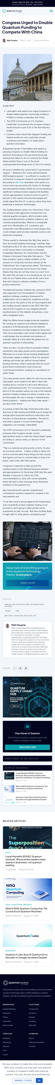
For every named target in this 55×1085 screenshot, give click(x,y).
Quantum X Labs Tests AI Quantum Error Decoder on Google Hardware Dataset (31, 798)
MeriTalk (19, 182)
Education (17, 905)
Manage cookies (23, 1080)
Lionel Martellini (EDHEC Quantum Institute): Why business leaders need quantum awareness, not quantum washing (33, 775)
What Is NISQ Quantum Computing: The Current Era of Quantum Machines (32, 787)
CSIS (17, 611)
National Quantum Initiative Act (21, 616)
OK (39, 1080)
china (8, 611)
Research (11, 951)
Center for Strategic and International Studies (24, 605)
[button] (15, 668)
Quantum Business (41, 40)
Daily (8, 853)
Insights (27, 905)
